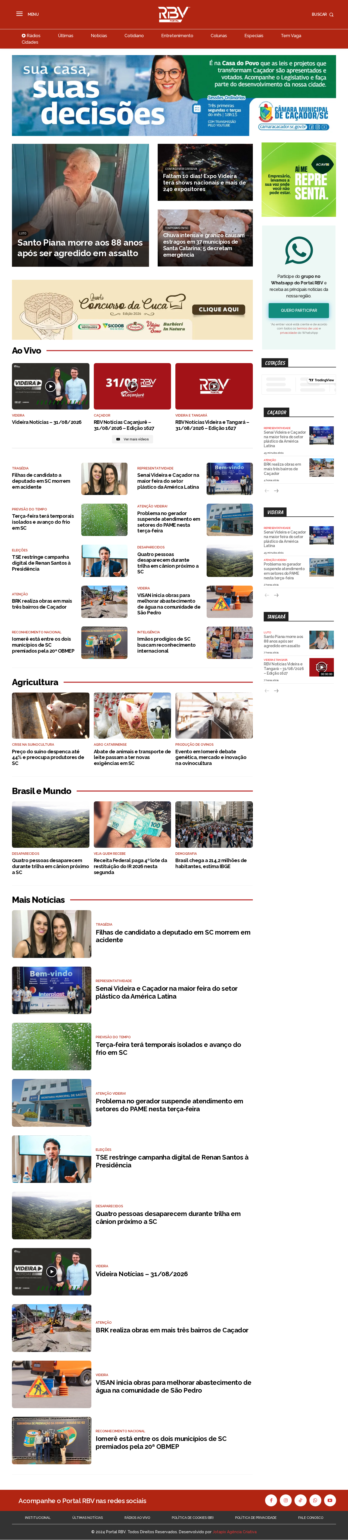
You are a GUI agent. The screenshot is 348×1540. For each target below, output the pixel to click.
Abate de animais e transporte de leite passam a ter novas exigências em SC (132, 757)
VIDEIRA (18, 415)
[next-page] (275, 491)
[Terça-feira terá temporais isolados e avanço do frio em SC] (104, 520)
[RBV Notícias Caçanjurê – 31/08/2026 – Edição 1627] (132, 386)
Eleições (20, 550)
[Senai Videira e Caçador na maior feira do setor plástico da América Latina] (230, 479)
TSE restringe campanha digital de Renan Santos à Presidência (41, 562)
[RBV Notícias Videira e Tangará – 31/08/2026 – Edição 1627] (214, 386)
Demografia (186, 854)
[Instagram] (286, 1500)
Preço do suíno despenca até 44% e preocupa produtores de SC (48, 757)
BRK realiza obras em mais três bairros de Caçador (42, 604)
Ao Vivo (26, 350)
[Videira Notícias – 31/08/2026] (50, 386)
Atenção (20, 594)
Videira (275, 512)
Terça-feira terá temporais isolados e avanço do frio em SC (43, 522)
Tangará (276, 616)
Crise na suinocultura (33, 745)
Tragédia (20, 468)
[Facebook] (271, 1500)
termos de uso (307, 328)
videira (143, 588)
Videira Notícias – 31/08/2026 (47, 422)
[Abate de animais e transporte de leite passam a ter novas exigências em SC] (132, 716)
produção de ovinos (194, 745)
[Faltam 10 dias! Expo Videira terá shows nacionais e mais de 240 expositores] (205, 172)
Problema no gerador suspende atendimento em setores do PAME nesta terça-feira (168, 522)
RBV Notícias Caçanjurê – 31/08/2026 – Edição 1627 (124, 425)
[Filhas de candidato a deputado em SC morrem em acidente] (104, 479)
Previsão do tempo (29, 509)
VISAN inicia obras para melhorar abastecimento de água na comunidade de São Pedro (168, 604)
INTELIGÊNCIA (148, 632)
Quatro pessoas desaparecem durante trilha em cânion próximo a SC (167, 563)
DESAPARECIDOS (151, 547)
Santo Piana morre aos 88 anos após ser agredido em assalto (283, 641)
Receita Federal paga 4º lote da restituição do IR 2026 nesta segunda (130, 866)
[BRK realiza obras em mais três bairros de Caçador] (104, 602)
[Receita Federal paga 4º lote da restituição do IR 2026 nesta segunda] (132, 824)
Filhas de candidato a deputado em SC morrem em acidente (41, 481)
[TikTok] (300, 1500)
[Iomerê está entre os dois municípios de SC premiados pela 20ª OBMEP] (104, 643)
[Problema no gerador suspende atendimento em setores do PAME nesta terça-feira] (230, 520)
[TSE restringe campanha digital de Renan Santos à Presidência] (104, 561)
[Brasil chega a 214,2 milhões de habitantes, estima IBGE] (214, 824)
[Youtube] (330, 1500)
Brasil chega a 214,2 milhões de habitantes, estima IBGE (211, 863)
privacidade (288, 333)
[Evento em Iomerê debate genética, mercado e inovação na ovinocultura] (214, 716)
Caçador (276, 412)
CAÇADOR (102, 415)
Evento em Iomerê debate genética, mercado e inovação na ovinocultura (210, 757)
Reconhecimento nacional (36, 632)
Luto (22, 233)
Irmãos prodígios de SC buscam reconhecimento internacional (166, 644)
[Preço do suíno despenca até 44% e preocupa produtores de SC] (50, 716)
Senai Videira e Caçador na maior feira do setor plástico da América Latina (168, 481)
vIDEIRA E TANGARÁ (191, 415)
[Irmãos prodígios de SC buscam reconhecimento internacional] (230, 643)
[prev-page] (267, 491)
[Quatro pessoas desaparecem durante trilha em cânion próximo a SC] (230, 561)
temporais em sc (176, 228)
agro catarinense (110, 745)
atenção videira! (152, 506)
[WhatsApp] (315, 1500)
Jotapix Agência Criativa (235, 1532)
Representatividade (155, 468)
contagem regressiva (181, 168)
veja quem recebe (110, 854)
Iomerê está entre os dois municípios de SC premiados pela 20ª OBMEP (43, 644)
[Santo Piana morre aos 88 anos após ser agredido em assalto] (80, 205)
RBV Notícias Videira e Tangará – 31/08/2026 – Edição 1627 (212, 425)
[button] (324, 14)
